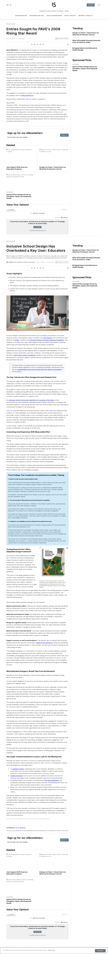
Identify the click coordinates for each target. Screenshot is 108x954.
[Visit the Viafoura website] (64, 217)
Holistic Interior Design (54, 15)
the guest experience (52, 780)
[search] (10, 5)
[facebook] (32, 44)
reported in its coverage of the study (31, 400)
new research (47, 338)
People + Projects (70, 15)
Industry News (10, 24)
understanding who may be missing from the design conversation (39, 369)
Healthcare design (16, 776)
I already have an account (37, 230)
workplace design (18, 769)
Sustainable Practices (36, 15)
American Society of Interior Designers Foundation (47, 340)
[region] (37, 213)
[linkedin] (34, 44)
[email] (43, 44)
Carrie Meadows (20, 828)
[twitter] (37, 44)
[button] (7, 5)
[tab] (11, 209)
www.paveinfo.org (27, 95)
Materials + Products (86, 15)
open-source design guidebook (24, 355)
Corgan (16, 340)
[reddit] (40, 44)
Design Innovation (21, 15)
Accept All (100, 950)
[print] (68, 44)
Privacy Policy (51, 950)
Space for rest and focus (44, 643)
